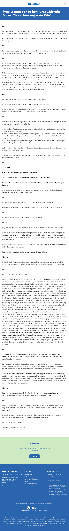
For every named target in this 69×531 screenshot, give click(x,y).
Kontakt (5, 485)
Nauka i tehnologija (10, 477)
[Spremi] (64, 480)
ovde (62, 496)
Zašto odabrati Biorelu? (12, 475)
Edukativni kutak (9, 480)
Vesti (4, 482)
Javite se (34, 456)
